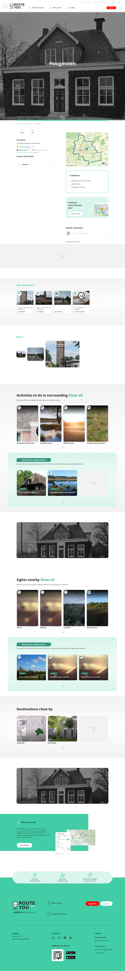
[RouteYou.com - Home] (17, 6)
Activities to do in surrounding (81, 181)
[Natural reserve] (97, 608)
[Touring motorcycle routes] (97, 423)
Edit (33, 132)
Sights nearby (75, 184)
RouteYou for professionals (101, 2)
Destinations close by (78, 187)
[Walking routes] (74, 423)
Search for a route (59, 914)
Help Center (100, 953)
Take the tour (87, 2)
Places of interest (20, 123)
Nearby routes (75, 214)
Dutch (45, 150)
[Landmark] (74, 608)
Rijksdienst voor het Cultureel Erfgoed (12, 117)
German (24, 152)
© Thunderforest (91, 165)
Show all (76, 395)
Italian (31, 152)
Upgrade (111, 8)
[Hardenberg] (62, 728)
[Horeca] (27, 608)
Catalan (39, 150)
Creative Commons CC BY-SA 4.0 (13, 119)
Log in (107, 903)
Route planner (24, 845)
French (19, 152)
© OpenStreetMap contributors (101, 165)
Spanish (36, 152)
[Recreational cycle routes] (27, 423)
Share (22, 132)
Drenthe (33, 123)
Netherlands (28, 123)
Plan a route (57, 903)
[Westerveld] (31, 728)
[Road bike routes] (50, 423)
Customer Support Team (104, 950)
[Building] (50, 608)
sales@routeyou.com (103, 940)
